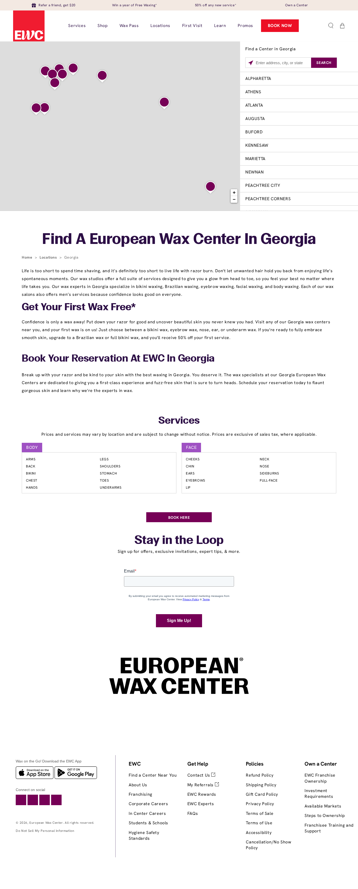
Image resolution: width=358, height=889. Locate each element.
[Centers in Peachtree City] (44, 109)
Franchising (140, 794)
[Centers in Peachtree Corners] (62, 75)
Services (178, 421)
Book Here (179, 517)
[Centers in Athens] (102, 76)
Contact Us (199, 775)
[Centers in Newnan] (36, 109)
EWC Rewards (201, 794)
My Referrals (201, 785)
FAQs (192, 813)
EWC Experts (200, 803)
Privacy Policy (260, 803)
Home (28, 257)
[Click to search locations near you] (250, 63)
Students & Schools (148, 823)
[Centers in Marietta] (52, 75)
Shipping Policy (261, 785)
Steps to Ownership (325, 815)
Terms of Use (259, 823)
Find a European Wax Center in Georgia (179, 240)
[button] (331, 25)
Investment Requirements (319, 793)
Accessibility (259, 832)
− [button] (234, 199)
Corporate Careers (148, 803)
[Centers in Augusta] (164, 103)
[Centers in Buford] (73, 69)
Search (324, 62)
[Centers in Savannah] (210, 187)
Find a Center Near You (153, 775)
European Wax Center (46, 823)
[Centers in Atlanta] (55, 84)
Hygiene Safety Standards (144, 835)
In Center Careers (147, 813)
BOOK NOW (280, 25)
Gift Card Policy (262, 794)
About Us (138, 785)
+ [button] (234, 192)
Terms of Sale (259, 813)
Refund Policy (259, 775)
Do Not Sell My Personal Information (45, 830)
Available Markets (323, 806)
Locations (49, 257)
